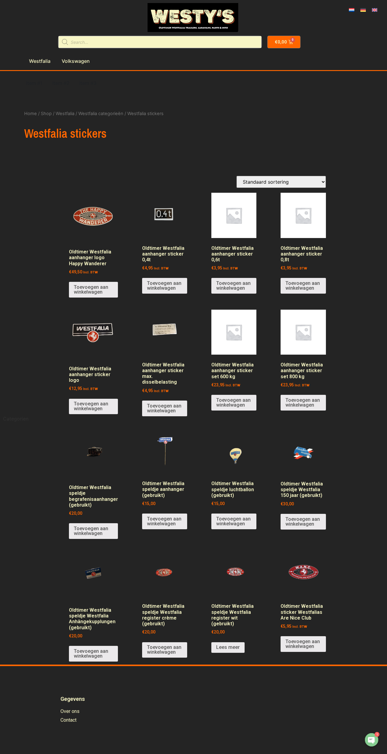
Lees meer (228, 647)
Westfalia (65, 113)
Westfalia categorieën (100, 113)
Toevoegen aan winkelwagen (91, 289)
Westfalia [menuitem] (39, 61)
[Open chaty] (371, 739)
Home (30, 113)
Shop (46, 113)
